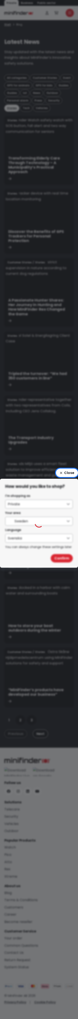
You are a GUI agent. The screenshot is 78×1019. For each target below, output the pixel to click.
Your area (13, 513)
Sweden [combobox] (21, 521)
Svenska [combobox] (15, 538)
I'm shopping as (17, 496)
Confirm (61, 558)
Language (13, 530)
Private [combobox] (14, 504)
